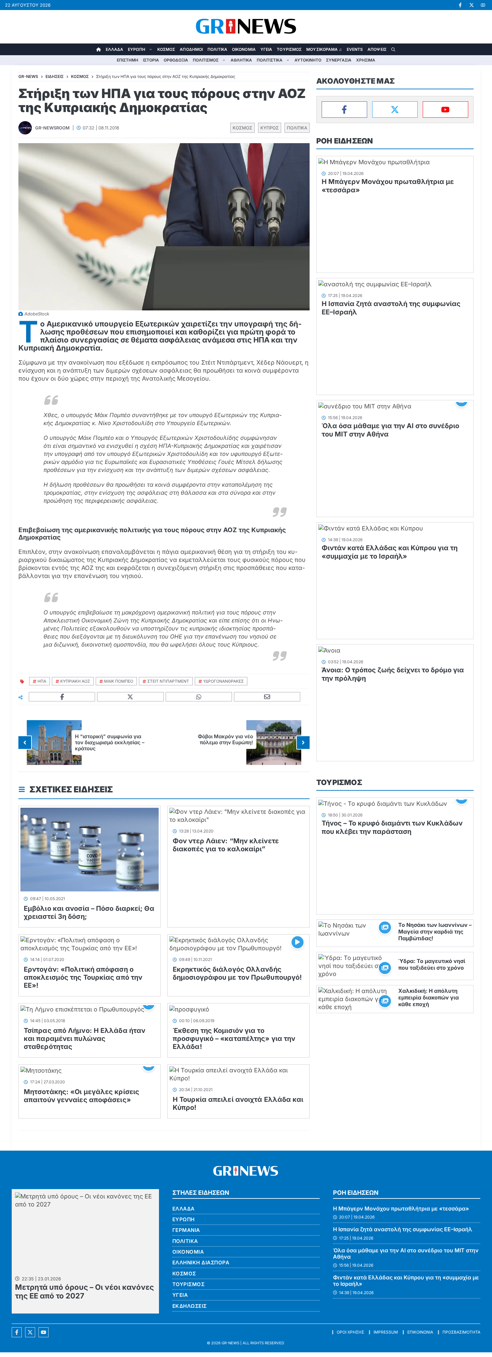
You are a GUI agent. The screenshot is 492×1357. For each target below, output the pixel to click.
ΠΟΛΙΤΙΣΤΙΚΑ (269, 60)
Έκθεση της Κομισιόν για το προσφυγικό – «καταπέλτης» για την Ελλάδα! (234, 1039)
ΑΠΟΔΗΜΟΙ (191, 49)
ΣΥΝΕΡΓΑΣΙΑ (338, 60)
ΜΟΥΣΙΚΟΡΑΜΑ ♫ (324, 49)
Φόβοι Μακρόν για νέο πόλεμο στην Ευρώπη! (225, 739)
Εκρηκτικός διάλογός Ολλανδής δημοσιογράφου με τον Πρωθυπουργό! (237, 973)
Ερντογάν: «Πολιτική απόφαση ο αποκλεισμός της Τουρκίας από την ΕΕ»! (83, 977)
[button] (393, 49)
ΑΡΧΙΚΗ (98, 49)
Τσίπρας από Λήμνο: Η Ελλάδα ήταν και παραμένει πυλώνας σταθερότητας (84, 1039)
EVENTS (355, 49)
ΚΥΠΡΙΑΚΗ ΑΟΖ (75, 681)
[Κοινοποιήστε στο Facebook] (62, 696)
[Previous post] (25, 743)
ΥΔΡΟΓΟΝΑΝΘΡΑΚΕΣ (223, 681)
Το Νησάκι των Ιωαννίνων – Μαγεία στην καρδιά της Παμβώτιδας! (435, 932)
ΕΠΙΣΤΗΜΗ (127, 60)
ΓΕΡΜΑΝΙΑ (186, 1230)
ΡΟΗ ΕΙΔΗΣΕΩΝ (344, 140)
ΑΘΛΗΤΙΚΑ (241, 60)
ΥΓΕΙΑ (266, 49)
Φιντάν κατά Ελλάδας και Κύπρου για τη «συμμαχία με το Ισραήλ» (390, 552)
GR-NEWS (230, 1343)
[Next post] (303, 743)
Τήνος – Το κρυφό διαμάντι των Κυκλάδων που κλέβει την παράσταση (392, 827)
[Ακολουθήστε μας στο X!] (472, 5)
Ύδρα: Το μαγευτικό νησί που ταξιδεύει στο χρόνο (431, 964)
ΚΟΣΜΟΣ (166, 49)
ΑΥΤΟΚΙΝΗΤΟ (308, 60)
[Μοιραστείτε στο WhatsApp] (199, 696)
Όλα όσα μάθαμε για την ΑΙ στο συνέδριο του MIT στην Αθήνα (406, 1253)
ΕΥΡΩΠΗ (136, 49)
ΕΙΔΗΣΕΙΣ (55, 76)
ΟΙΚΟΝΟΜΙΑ (244, 49)
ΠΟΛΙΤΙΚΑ (217, 49)
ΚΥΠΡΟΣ (269, 127)
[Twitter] (395, 109)
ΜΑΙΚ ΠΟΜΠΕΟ (118, 681)
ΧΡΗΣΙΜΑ (365, 60)
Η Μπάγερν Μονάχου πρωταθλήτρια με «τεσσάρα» (401, 1208)
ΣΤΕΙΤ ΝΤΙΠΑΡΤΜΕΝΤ (168, 681)
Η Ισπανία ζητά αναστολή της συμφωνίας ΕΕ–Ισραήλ (402, 1229)
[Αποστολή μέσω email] (267, 696)
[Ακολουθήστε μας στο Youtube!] (483, 5)
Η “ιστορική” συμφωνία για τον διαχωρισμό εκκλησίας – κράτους (110, 742)
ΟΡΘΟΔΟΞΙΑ (176, 60)
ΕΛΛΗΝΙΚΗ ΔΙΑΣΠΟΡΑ (201, 1262)
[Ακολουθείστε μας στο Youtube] (43, 1332)
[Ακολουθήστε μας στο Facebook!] (460, 5)
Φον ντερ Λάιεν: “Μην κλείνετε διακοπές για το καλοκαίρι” (226, 845)
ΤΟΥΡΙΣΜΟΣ (289, 49)
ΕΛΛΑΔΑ (115, 49)
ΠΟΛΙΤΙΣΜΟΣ (206, 60)
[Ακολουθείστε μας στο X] (30, 1332)
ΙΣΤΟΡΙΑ (151, 60)
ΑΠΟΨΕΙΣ (377, 49)
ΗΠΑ (41, 681)
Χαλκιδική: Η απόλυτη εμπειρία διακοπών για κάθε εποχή (428, 997)
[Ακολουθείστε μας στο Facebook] (17, 1332)
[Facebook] (344, 109)
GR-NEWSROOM (52, 127)
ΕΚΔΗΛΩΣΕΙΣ (189, 1306)
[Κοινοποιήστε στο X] (130, 696)
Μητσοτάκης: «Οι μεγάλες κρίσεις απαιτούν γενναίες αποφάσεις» (81, 1096)
